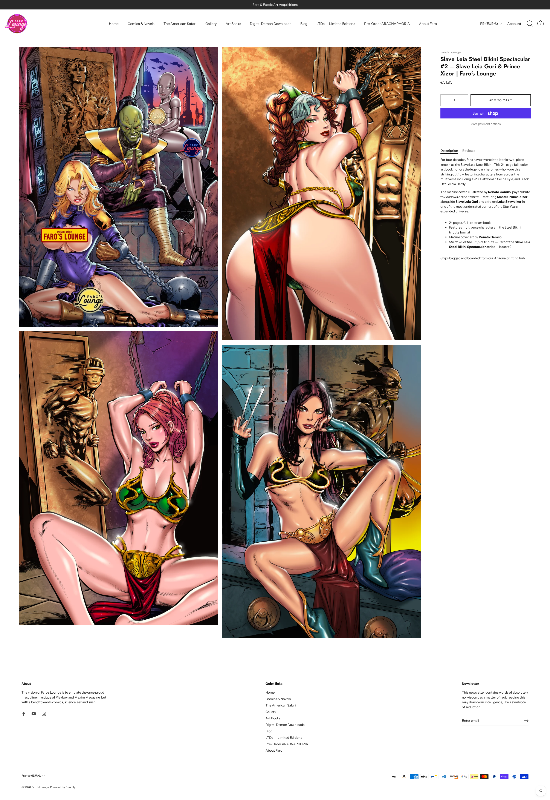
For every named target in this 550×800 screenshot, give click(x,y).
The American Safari (179, 23)
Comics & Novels (141, 23)
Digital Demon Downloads (270, 23)
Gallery (211, 23)
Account (514, 23)
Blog (303, 23)
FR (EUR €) (489, 23)
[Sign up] (526, 721)
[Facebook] (23, 713)
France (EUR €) (31, 775)
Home (114, 23)
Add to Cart (500, 100)
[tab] (451, 150)
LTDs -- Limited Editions (335, 23)
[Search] (530, 23)
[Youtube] (34, 713)
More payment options (486, 124)
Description (449, 151)
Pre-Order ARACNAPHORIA (387, 23)
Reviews (468, 151)
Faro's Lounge (450, 52)
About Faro (428, 23)
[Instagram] (44, 713)
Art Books (233, 23)
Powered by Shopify (63, 787)
